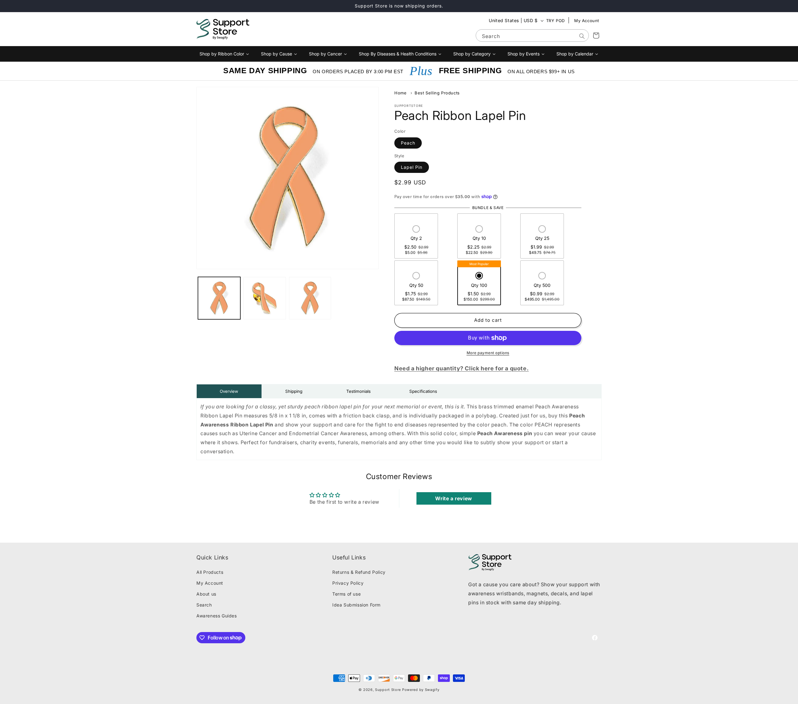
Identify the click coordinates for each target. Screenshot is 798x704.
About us (206, 594)
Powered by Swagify (421, 689)
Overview (229, 391)
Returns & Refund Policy (359, 572)
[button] (416, 240)
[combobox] (532, 35)
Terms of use (346, 594)
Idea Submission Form (356, 604)
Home (400, 92)
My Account (586, 20)
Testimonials (358, 391)
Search (204, 604)
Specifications (423, 391)
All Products (209, 572)
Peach (408, 142)
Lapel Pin (411, 167)
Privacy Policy (347, 583)
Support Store (388, 689)
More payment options (488, 352)
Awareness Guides (216, 615)
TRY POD (555, 20)
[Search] (582, 36)
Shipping (293, 391)
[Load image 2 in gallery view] (264, 298)
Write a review (453, 498)
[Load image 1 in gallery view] (219, 298)
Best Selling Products (437, 92)
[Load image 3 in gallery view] (310, 298)
